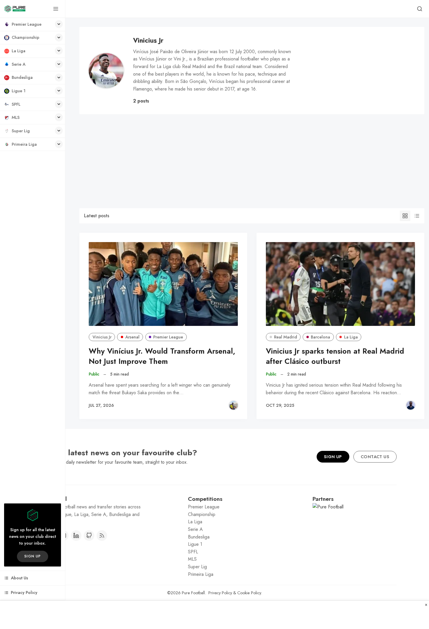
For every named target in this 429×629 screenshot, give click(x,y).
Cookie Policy (249, 593)
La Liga (351, 337)
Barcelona (320, 337)
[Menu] (55, 8)
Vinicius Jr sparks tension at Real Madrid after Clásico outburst (335, 356)
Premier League (168, 337)
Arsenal (132, 337)
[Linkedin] (76, 535)
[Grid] (405, 216)
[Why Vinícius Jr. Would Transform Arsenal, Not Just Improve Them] (163, 284)
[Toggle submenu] (59, 24)
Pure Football (193, 593)
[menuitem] (32, 24)
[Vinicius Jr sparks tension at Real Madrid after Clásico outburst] (340, 284)
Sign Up (333, 457)
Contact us (375, 457)
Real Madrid (285, 337)
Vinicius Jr (102, 337)
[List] (416, 216)
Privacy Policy (220, 593)
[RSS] (102, 535)
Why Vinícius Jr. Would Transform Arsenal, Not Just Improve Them (162, 356)
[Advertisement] (251, 158)
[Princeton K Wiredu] (410, 405)
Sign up (32, 556)
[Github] (89, 535)
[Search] (419, 8)
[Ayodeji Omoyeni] (233, 405)
